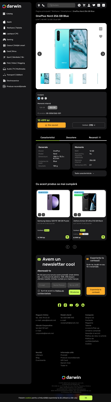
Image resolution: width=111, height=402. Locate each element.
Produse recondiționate (70, 358)
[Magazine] (39, 5)
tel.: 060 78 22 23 (43, 318)
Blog (37, 358)
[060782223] (43, 5)
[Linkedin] (83, 305)
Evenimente (41, 360)
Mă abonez (74, 292)
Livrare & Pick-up (92, 328)
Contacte (89, 320)
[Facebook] (59, 305)
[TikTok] (77, 305)
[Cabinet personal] (89, 5)
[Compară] (98, 5)
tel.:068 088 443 (67, 318)
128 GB (42, 107)
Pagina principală (43, 11)
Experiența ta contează (95, 291)
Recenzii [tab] (95, 137)
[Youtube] (71, 305)
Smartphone (66, 11)
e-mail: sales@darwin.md (46, 320)
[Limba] (103, 5)
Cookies (88, 344)
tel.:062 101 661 (42, 328)
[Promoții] (79, 5)
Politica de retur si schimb (95, 336)
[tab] (8, 13)
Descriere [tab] (71, 137)
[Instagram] (65, 305)
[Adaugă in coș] (67, 237)
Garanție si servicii (92, 333)
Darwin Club (66, 363)
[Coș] (84, 5)
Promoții (64, 355)
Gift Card (64, 360)
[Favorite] (93, 5)
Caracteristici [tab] (48, 137)
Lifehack (39, 355)
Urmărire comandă (92, 331)
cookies (28, 398)
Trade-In (64, 365)
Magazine (89, 323)
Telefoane (55, 11)
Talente (88, 325)
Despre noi (89, 318)
